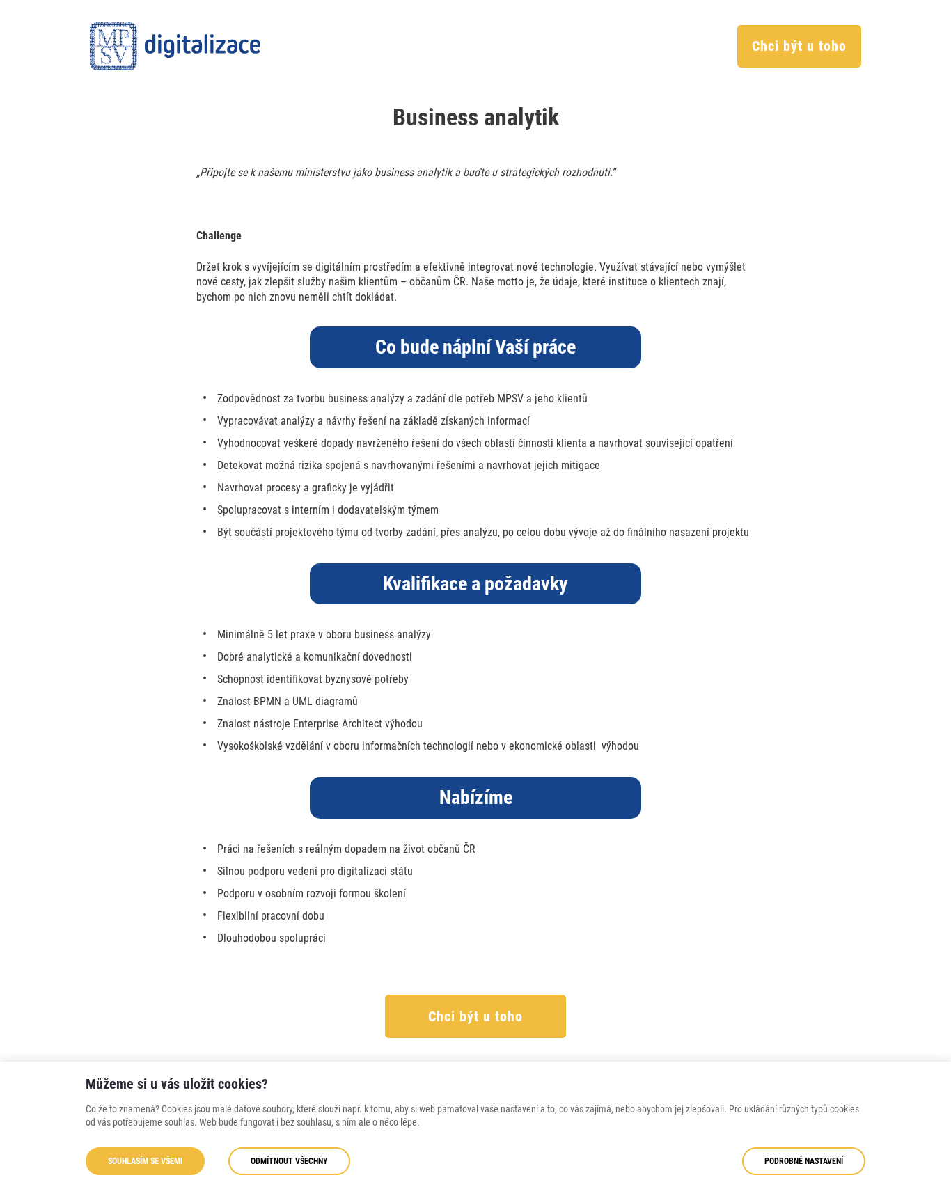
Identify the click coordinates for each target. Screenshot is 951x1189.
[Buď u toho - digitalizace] (175, 46)
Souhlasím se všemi (145, 1161)
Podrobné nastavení (803, 1161)
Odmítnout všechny (289, 1161)
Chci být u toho (799, 46)
